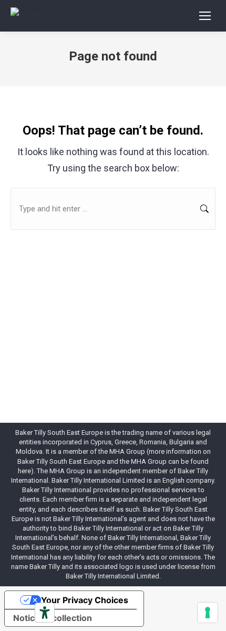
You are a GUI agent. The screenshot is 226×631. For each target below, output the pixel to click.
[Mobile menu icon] (204, 15)
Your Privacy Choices (84, 600)
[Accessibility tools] (45, 613)
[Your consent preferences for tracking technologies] (208, 613)
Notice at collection (52, 618)
